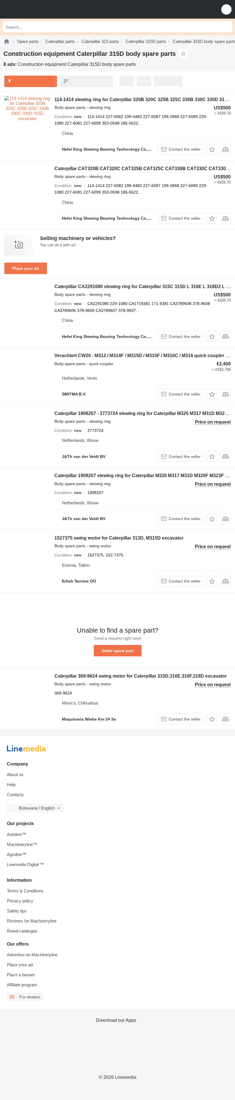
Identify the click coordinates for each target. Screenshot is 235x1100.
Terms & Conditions (25, 890)
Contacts (15, 794)
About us (15, 774)
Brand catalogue (22, 930)
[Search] (226, 27)
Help (11, 784)
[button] (226, 9)
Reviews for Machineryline (31, 920)
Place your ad (25, 268)
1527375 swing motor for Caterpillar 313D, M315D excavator (118, 538)
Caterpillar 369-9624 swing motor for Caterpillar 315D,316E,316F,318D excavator (140, 676)
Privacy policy (20, 900)
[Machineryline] (6, 41)
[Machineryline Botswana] (39, 9)
